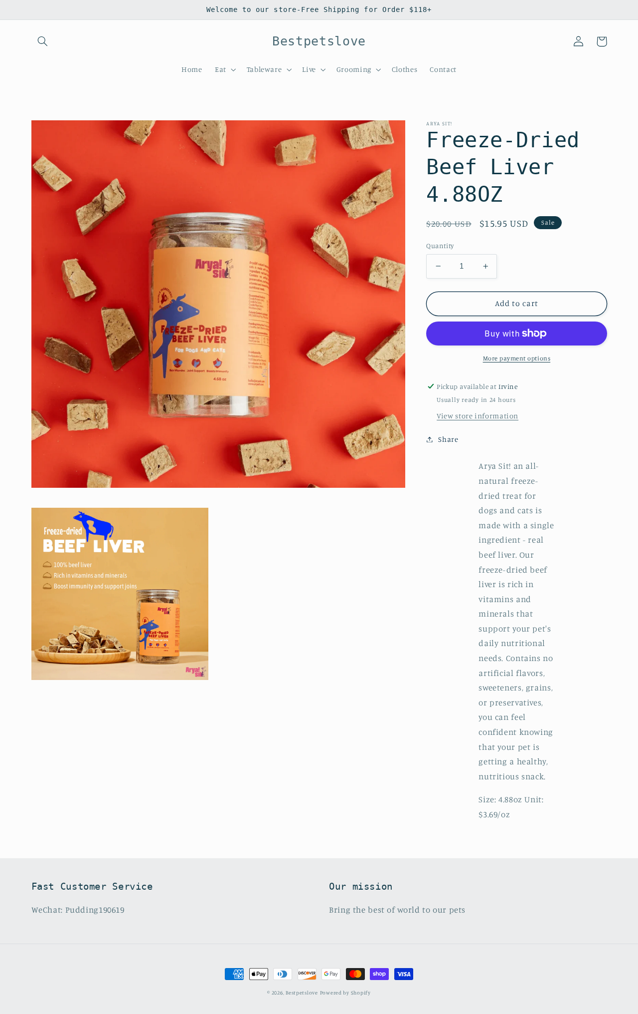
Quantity (440, 246)
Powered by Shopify (345, 993)
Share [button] (448, 439)
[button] (42, 41)
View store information (477, 415)
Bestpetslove (302, 993)
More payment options (517, 358)
